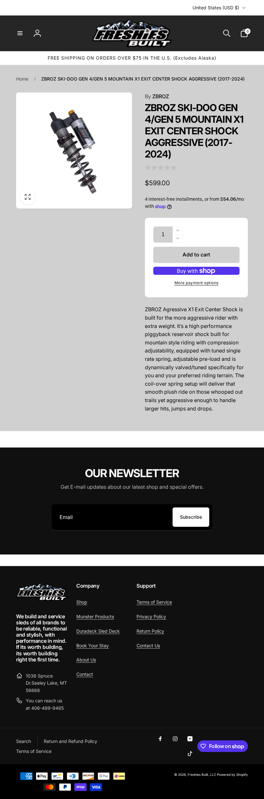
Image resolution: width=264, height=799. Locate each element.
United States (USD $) (216, 7)
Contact (84, 674)
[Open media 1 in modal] (74, 150)
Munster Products (95, 616)
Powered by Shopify (232, 774)
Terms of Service (154, 602)
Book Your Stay (92, 645)
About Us (86, 659)
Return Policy (150, 631)
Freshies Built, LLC (202, 774)
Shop (81, 602)
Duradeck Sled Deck (98, 631)
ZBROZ (157, 96)
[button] (20, 33)
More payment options (196, 282)
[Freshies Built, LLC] (41, 599)
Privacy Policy (151, 616)
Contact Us (148, 645)
